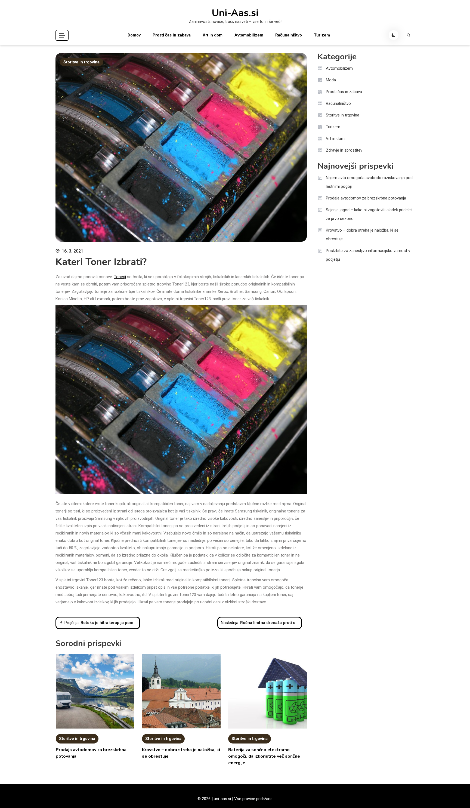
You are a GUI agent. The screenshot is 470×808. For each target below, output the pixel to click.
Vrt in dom (212, 35)
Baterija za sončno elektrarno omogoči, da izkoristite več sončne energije (264, 756)
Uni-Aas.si (235, 13)
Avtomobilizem (248, 35)
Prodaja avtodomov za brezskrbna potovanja (366, 198)
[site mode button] (393, 35)
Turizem (322, 35)
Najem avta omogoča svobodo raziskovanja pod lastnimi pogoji (369, 182)
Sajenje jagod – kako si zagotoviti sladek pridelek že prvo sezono (369, 214)
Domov (134, 35)
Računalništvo (288, 35)
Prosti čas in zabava (172, 35)
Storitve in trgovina (81, 62)
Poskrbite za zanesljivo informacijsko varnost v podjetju (368, 255)
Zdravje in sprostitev (344, 150)
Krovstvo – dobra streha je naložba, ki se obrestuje (362, 234)
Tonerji (120, 276)
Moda (331, 80)
